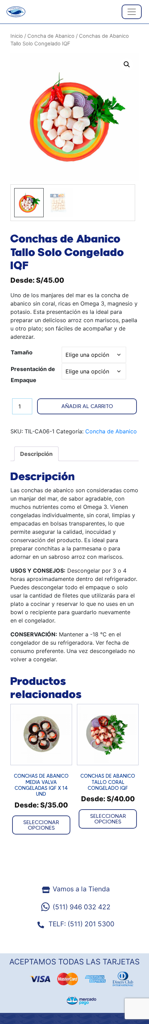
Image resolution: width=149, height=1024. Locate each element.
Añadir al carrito (87, 406)
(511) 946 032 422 (82, 907)
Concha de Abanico (50, 36)
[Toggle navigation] (132, 12)
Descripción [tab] (36, 453)
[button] (127, 64)
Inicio (16, 36)
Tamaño (22, 352)
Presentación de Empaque (33, 374)
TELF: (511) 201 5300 (80, 924)
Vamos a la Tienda (81, 889)
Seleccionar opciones (41, 825)
